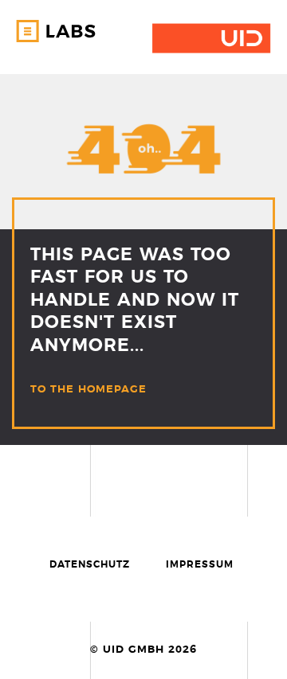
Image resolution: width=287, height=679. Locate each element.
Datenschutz (89, 564)
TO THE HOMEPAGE (88, 389)
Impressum (200, 564)
